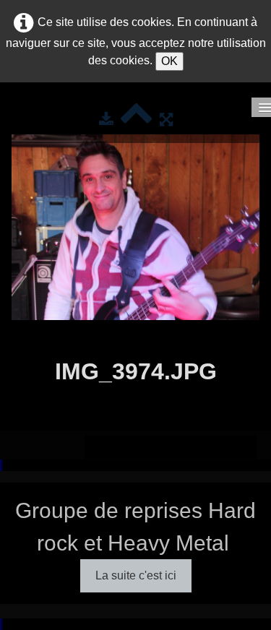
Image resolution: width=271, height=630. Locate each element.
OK (169, 61)
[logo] (22, 112)
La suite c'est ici (135, 575)
